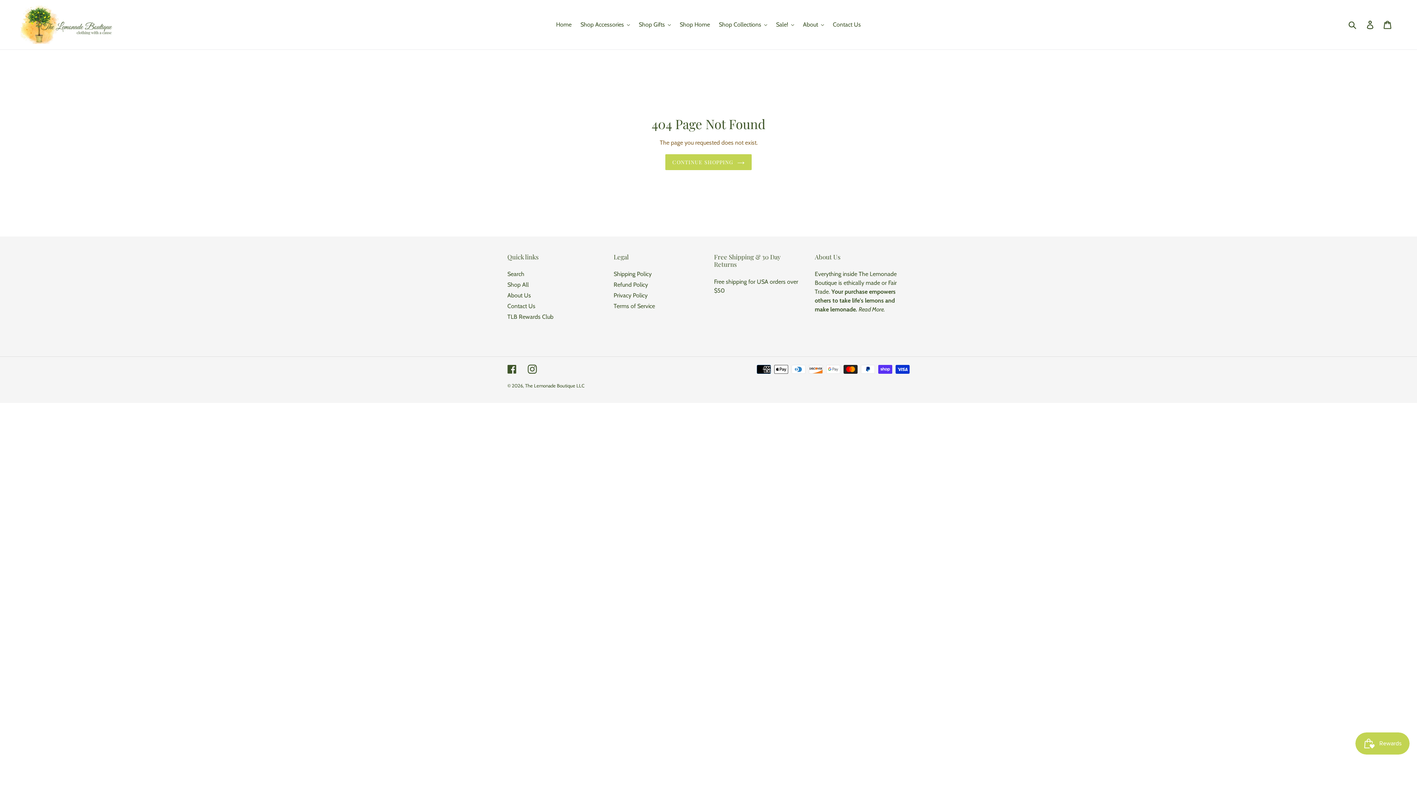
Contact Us (521, 306)
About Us (519, 295)
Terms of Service (634, 306)
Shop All (518, 284)
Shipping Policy (633, 273)
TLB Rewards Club (530, 316)
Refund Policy (631, 284)
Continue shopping (702, 162)
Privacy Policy (631, 295)
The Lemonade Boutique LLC (555, 386)
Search (515, 273)
